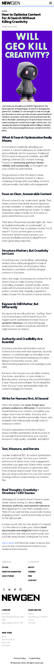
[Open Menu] (50, 3)
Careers (32, 572)
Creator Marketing (11, 572)
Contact (32, 580)
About (31, 567)
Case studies (8, 576)
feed (30, 576)
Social (5, 567)
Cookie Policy (34, 658)
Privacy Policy (20, 658)
